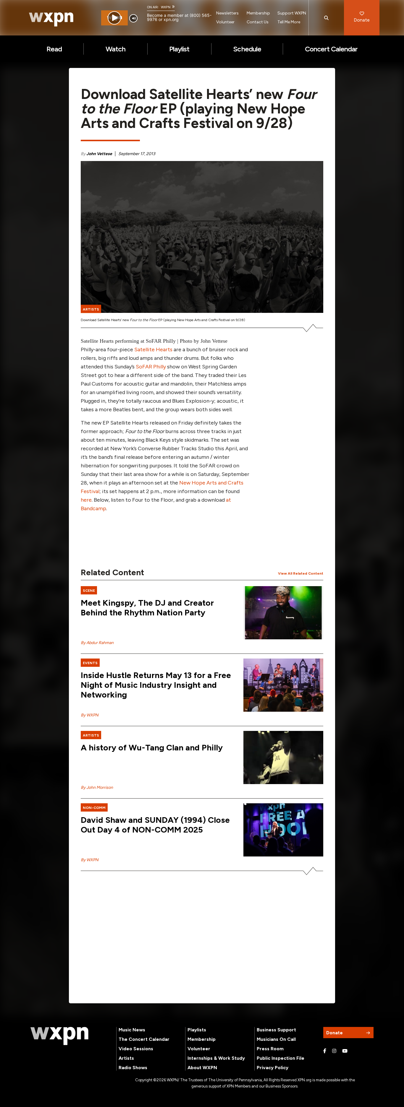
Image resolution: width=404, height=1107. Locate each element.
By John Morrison (97, 787)
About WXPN (202, 1067)
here (86, 500)
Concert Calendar (331, 49)
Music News (132, 1030)
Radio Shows (133, 1067)
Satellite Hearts (153, 349)
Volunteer (225, 22)
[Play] (114, 18)
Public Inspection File (280, 1058)
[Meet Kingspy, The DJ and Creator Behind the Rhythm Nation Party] (283, 612)
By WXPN (89, 715)
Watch (115, 49)
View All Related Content (300, 573)
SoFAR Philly (151, 366)
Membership (258, 13)
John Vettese (99, 153)
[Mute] (133, 18)
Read (54, 49)
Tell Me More (288, 22)
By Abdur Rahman (97, 642)
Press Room (270, 1048)
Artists (126, 1058)
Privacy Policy (272, 1067)
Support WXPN (291, 13)
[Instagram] (334, 1051)
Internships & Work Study (216, 1058)
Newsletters (227, 13)
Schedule (247, 49)
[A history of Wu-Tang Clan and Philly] (283, 757)
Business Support (276, 1030)
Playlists (197, 1030)
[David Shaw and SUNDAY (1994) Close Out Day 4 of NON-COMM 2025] (283, 829)
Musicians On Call (276, 1039)
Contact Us (258, 22)
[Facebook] (324, 1051)
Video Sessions (136, 1048)
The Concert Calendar (144, 1039)
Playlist (179, 49)
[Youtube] (345, 1051)
